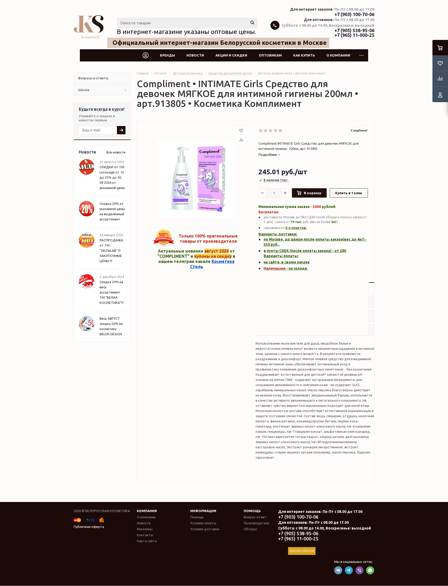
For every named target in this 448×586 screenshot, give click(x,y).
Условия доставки (204, 529)
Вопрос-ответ (255, 517)
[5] (280, 131)
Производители (256, 523)
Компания (147, 511)
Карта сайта (147, 541)
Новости (195, 55)
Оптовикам (270, 55)
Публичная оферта (89, 526)
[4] (275, 131)
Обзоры (250, 529)
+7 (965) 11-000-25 (354, 35)
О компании (338, 55)
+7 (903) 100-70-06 (354, 14)
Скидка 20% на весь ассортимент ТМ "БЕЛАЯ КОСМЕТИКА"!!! (112, 292)
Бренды (167, 55)
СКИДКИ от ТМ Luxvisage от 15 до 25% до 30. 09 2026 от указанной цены (112, 177)
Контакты (145, 535)
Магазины (145, 529)
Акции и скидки (231, 55)
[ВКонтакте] (338, 570)
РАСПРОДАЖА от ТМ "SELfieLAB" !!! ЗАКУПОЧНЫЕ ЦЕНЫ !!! (111, 250)
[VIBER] (359, 570)
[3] (270, 131)
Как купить (304, 55)
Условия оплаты (203, 523)
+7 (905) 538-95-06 (354, 30)
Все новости (116, 152)
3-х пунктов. (296, 227)
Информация (203, 511)
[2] (265, 131)
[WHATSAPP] (370, 570)
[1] (260, 131)
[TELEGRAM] (349, 570)
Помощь (252, 511)
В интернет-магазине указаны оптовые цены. (186, 31)
